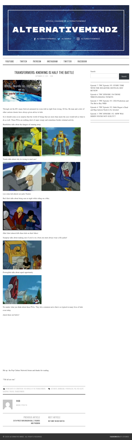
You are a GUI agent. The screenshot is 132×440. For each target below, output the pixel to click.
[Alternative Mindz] (66, 30)
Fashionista (115, 436)
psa (75, 388)
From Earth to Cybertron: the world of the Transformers (25, 388)
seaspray (6, 391)
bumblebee (61, 388)
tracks (11, 391)
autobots (54, 388)
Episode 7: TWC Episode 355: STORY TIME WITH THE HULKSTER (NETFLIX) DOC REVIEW (107, 88)
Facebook (82, 61)
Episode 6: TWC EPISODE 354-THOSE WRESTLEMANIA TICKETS (105, 95)
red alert (80, 388)
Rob (51, 76)
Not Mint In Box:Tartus (56, 421)
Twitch (23, 61)
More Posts (21, 405)
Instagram (52, 61)
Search (92, 71)
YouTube (9, 61)
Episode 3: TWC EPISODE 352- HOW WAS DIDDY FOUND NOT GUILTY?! (106, 114)
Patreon (37, 61)
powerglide (69, 388)
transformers (19, 391)
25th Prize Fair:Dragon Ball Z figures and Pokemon (26, 421)
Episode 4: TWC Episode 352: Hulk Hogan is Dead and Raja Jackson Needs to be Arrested (109, 108)
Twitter (68, 61)
